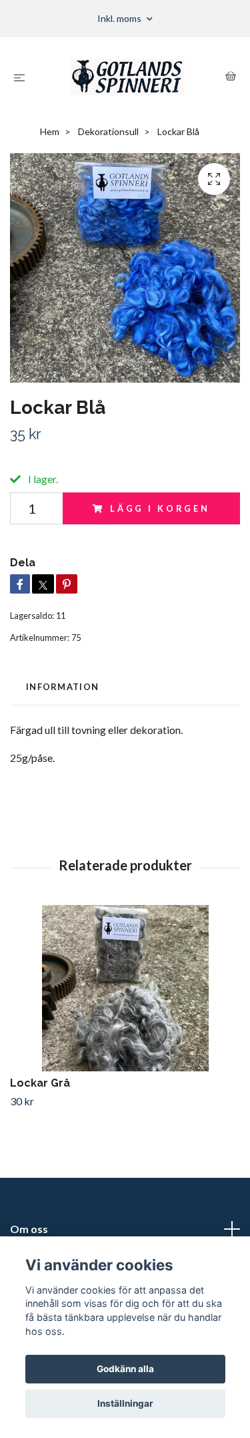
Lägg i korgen (160, 508)
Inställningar (125, 1403)
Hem (49, 131)
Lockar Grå (40, 1083)
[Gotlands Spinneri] (128, 77)
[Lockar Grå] (125, 988)
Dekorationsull (108, 131)
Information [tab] (62, 686)
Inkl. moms (120, 18)
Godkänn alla (125, 1368)
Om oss (29, 1228)
